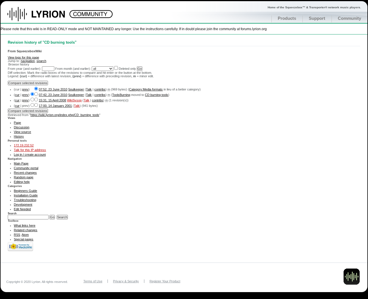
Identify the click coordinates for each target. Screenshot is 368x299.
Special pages (23, 239)
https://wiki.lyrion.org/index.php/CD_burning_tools (64, 115)
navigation (28, 61)
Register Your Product (165, 281)
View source (22, 132)
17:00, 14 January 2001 (55, 105)
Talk (89, 89)
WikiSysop (74, 100)
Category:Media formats (146, 89)
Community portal (26, 168)
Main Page (21, 163)
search (41, 61)
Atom (25, 234)
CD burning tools (156, 95)
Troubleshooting (25, 200)
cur (17, 95)
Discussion (21, 127)
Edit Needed (22, 209)
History (19, 136)
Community (349, 18)
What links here (24, 225)
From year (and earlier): (24, 68)
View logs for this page (23, 57)
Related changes (25, 230)
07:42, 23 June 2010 (53, 95)
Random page (23, 177)
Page (17, 122)
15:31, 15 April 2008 (52, 100)
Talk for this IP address (30, 150)
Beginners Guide (25, 190)
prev (25, 89)
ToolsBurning (121, 95)
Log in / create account (30, 154)
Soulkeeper (76, 89)
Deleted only (127, 68)
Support (317, 18)
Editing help (22, 182)
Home (42, 17)
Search (12, 213)
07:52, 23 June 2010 (53, 89)
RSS (17, 234)
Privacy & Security (126, 281)
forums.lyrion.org (254, 29)
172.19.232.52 (24, 145)
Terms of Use (92, 281)
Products (287, 18)
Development (23, 204)
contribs (100, 89)
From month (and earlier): (73, 68)
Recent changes (25, 172)
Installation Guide (26, 195)
